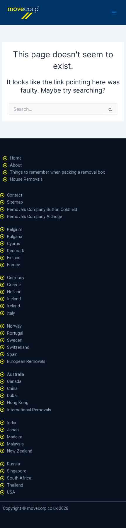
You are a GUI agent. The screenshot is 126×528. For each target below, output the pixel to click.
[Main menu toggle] (114, 12)
